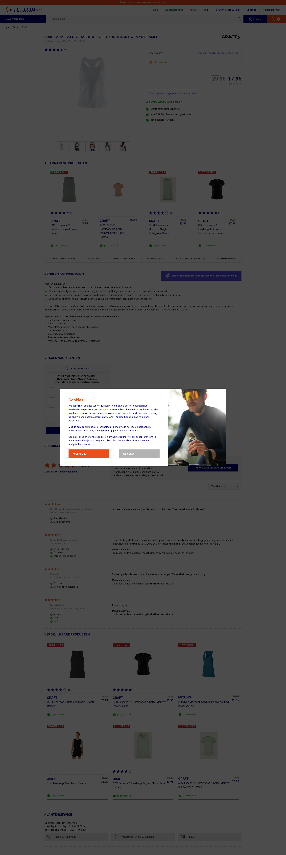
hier (76, 436)
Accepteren (80, 453)
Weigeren (129, 453)
